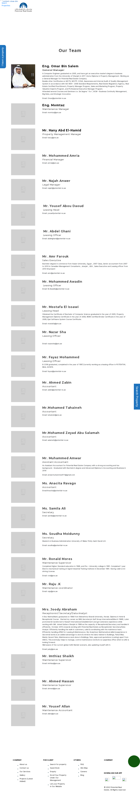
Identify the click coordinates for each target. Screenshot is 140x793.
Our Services (76, 14)
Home (38, 14)
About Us (54, 14)
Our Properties (103, 14)
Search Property (137, 396)
